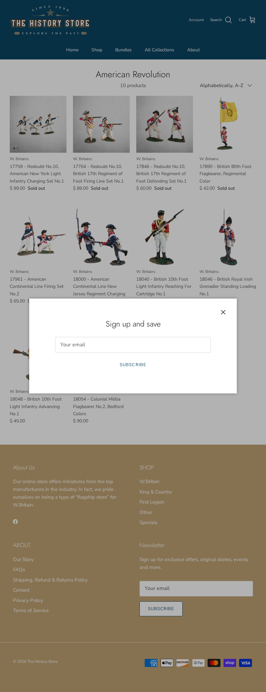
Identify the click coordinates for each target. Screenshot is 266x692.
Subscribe (133, 365)
